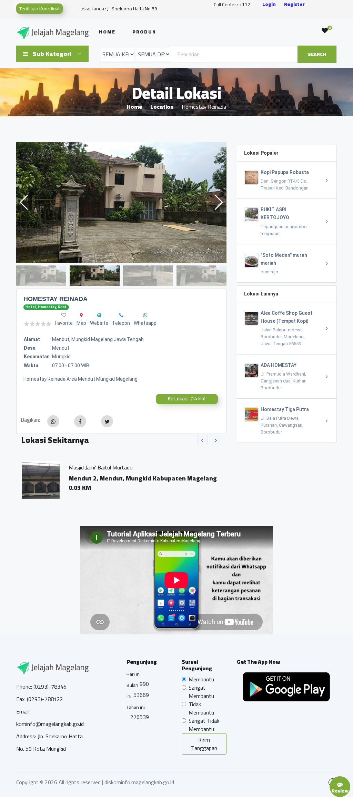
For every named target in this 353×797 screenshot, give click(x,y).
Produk (144, 31)
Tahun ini (136, 707)
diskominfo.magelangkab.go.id (139, 782)
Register (294, 4)
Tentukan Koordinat (39, 8)
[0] (325, 31)
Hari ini (134, 674)
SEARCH (317, 54)
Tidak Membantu (201, 708)
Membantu (201, 679)
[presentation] (202, 440)
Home (107, 31)
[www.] (99, 315)
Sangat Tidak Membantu (204, 725)
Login (269, 4)
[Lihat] (121, 202)
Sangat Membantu (201, 691)
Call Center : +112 (232, 4)
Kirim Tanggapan (204, 744)
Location (161, 107)
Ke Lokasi (186, 398)
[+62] (121, 315)
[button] (218, 202)
